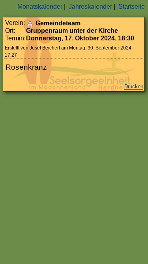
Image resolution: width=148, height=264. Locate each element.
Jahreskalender (90, 6)
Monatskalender (39, 6)
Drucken (133, 86)
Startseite (131, 6)
